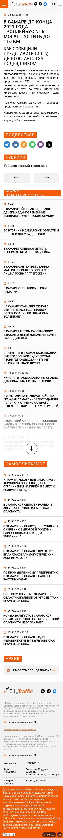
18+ (31, 4)
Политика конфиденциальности (20, 729)
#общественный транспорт (25, 166)
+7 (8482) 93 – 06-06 (36, 780)
